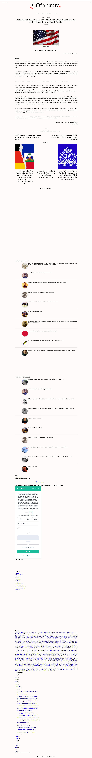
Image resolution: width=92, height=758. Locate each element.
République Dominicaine (45, 665)
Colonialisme (18, 576)
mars (17, 745)
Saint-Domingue (74, 665)
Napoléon (69, 659)
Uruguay (59, 669)
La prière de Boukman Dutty (35, 311)
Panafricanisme (46, 661)
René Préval (26, 665)
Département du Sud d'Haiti (60, 642)
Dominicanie (18, 579)
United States (57, 131)
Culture (17, 577)
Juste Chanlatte (60, 654)
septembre (18, 734)
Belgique (67, 635)
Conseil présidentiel (34, 641)
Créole (73, 641)
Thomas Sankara (44, 668)
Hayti (51, 650)
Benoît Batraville (21, 636)
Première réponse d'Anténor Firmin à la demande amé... (28, 705)
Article (34, 635)
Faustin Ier (60, 646)
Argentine (21, 635)
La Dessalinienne (18, 655)
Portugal (70, 663)
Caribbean (37, 638)
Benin (75, 635)
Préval (20, 664)
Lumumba (37, 658)
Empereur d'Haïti (59, 645)
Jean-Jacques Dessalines (21, 586)
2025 (16, 677)
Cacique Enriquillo (42, 637)
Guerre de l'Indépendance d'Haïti (62, 648)
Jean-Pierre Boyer (21, 654)
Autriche (42, 635)
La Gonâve (24, 655)
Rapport (62, 664)
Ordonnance (22, 661)
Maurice (33, 659)
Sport (20, 668)
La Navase (29, 655)
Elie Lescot (51, 645)
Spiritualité (16, 668)
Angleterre (58, 633)
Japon (38, 653)
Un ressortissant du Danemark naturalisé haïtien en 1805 (42, 331)
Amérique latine (35, 633)
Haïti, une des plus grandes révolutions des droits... (27, 691)
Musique (63, 659)
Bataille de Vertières (61, 635)
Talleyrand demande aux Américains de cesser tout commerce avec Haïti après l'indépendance (51, 350)
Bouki (65, 636)
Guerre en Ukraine (73, 648)
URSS (55, 669)
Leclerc (63, 655)
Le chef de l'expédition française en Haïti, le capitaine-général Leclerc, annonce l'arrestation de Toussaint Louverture (52, 322)
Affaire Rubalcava (62, 632)
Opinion (16, 661)
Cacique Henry (49, 637)
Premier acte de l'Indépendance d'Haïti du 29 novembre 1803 (43, 301)
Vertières (16, 670)
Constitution (40, 641)
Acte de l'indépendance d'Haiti (46, 632)
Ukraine (29, 669)
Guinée (21, 650)
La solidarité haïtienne (21, 724)
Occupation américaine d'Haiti (67, 660)
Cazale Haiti (63, 638)
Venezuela (18, 589)
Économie (26, 645)
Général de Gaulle (65, 647)
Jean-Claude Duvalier (60, 653)
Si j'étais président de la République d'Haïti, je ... (26, 725)
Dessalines (68, 642)
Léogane (68, 655)
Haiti (51, 131)
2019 (16, 749)
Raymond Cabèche (68, 664)
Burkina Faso (36, 637)
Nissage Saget (56, 660)
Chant (67, 638)
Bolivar (47, 636)
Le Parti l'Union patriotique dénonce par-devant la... (27, 706)
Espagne (16, 646)
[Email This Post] (48, 130)
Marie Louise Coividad (59, 658)
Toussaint (58, 668)
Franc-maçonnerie (26, 647)
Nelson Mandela (50, 660)
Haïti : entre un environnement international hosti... (27, 727)
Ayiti (46, 635)
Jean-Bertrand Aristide (50, 653)
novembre (18, 688)
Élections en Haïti (45, 645)
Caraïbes (32, 638)
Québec (37, 664)
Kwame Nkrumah (74, 654)
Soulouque (74, 666)
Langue (52, 655)
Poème (31, 663)
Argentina (16, 635)
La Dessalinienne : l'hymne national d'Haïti (25, 712)
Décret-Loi (52, 642)
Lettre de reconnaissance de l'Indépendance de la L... (27, 708)
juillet (17, 738)
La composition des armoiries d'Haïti (24, 710)
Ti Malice (49, 668)
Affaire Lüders (55, 632)
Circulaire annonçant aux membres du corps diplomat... (28, 717)
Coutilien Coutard (63, 641)
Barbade (50, 635)
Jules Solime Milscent (52, 654)
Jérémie (29, 654)
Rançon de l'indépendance (54, 664)
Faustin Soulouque (67, 646)
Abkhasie (32, 632)
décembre (18, 686)
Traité (76, 668)
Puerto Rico (32, 664)
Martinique (74, 658)
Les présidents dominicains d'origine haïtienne (39, 272)
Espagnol (22, 646)
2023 (16, 681)
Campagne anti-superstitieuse (57, 637)
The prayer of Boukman (21, 693)
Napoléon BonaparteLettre (25, 660)
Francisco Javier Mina (40, 647)
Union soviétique (35, 669)
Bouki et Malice (70, 636)
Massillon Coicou (28, 659)
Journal (32, 654)
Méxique (50, 659)
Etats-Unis (48, 131)
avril (17, 743)
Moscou (59, 659)
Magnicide (42, 658)
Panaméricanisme (54, 661)
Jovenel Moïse (45, 654)
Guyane (25, 650)
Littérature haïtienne (18, 658)
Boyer (23, 637)
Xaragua (52, 670)
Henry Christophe (19, 583)
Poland (40, 663)
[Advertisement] (24, 252)
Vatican (67, 669)
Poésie (35, 663)
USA (63, 669)
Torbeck (53, 668)
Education (38, 645)
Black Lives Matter (33, 636)
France (32, 647)
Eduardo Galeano (32, 645)
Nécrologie (44, 660)
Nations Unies (33, 660)
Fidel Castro (74, 646)
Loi (27, 658)
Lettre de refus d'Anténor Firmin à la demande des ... (27, 700)
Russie (67, 665)
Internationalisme (19, 585)
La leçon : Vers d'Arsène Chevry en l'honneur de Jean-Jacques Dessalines (46, 340)
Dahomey (31, 642)
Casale (46, 638)
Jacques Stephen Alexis (21, 653)
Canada (72, 637)
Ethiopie (34, 646)
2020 (16, 747)
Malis (53, 658)
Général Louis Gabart (72, 647)
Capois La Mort (27, 638)
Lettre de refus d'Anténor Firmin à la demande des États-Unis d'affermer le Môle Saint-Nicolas (51, 408)
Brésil (31, 637)
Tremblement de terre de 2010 (21, 669)
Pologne (48, 663)
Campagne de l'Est (67, 637)
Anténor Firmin (34, 131)
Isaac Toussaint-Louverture (56, 651)
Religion (20, 665)
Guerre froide (17, 650)
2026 (16, 675)
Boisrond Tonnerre (41, 636)
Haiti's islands (46, 650)
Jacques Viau (28, 653)
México (42, 659)
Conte (45, 641)
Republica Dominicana (34, 665)
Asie (38, 635)
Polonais (53, 663)
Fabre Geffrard (54, 646)
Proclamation (26, 664)
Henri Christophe (57, 650)
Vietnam (24, 670)
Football (20, 647)
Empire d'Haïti (66, 645)
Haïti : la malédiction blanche (35, 418)
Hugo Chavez (22, 651)
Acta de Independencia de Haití (23, 722)
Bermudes (26, 636)
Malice (50, 658)
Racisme (45, 664)
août (17, 736)
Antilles (70, 633)
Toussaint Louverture (20, 588)
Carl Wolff (42, 638)
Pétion (26, 663)
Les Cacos (73, 655)
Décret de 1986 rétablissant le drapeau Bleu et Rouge (27, 713)
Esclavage (18, 580)
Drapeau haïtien (69, 643)
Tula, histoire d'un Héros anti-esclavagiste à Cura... (27, 715)
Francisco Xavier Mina (48, 647)
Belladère (71, 635)
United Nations (42, 669)
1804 (22, 632)
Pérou (20, 663)
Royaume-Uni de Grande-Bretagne (58, 665)
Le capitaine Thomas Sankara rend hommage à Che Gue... (28, 718)
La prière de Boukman (45, 655)
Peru (23, 663)
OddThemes (52, 756)
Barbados (55, 635)
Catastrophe (50, 638)
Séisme (42, 666)
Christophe (45, 640)
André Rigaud (53, 633)
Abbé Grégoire (27, 632)
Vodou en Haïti (42, 670)
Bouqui (19, 637)
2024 (16, 679)
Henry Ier (74, 650)
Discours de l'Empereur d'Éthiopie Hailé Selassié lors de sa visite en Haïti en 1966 (48, 282)
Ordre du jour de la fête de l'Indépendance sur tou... (27, 732)
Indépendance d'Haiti (30, 651)
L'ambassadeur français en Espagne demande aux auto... (28, 720)
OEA (75, 660)
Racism (41, 664)
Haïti (17, 582)
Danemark (36, 642)
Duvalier (20, 645)
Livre (24, 658)
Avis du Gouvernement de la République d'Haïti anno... (27, 730)
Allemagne (28, 633)
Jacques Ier (75, 651)
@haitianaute (39, 482)
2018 (16, 751)
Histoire (16, 651)
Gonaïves (19, 648)
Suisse (27, 668)
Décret (47, 642)
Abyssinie (36, 632)
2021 (16, 684)
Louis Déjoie (32, 658)
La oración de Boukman (36, 655)
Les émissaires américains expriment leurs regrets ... (27, 698)
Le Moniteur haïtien (57, 655)
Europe (38, 646)
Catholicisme (56, 638)
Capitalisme (21, 638)
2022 (16, 683)
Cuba (18, 642)
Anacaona (47, 633)
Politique (44, 663)
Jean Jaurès (43, 653)
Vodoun (48, 670)
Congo (20, 641)
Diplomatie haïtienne (41, 131)
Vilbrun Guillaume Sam (31, 670)
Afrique (17, 573)
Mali (46, 658)
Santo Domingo (31, 666)
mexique (45, 659)
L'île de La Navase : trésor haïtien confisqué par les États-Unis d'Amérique (46, 379)
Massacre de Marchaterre (19, 659)
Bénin (16, 636)
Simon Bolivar (67, 666)
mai (16, 742)
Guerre (49, 648)
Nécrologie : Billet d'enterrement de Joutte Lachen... (27, 696)
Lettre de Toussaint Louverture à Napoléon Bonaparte (41, 292)
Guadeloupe (44, 648)
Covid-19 (68, 641)
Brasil (28, 637)
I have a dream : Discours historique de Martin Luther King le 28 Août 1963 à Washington (49, 456)
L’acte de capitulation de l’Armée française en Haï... (27, 701)
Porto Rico (66, 663)
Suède (24, 668)
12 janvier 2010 (17, 632)
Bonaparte (52, 636)
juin (16, 740)
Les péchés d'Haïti (32, 466)
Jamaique (33, 653)
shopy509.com (19, 476)
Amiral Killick (42, 633)
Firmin (16, 647)
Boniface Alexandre (59, 636)
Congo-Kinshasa (26, 641)
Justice (65, 654)
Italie (67, 651)
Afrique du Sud (73, 632)
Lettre (53, 131)
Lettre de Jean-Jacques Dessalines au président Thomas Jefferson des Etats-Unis (48, 447)
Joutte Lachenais (38, 654)
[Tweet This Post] (43, 130)
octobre (17, 690)
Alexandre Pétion (19, 574)
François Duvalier (56, 647)
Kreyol (69, 654)
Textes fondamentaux (34, 668)
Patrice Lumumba (65, 661)
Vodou (17, 591)
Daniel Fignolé (42, 642)
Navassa (39, 660)
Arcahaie (74, 633)
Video (21, 670)
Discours (38, 643)
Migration (55, 659)
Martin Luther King (67, 658)
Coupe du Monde (56, 641)
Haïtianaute (39, 756)
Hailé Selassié (30, 650)
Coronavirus (50, 641)
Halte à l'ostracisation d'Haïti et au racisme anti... (26, 729)
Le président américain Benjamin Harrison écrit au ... (27, 703)
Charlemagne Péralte (73, 638)
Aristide (26, 635)
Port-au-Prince (59, 663)
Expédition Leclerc (46, 646)
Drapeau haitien (61, 643)
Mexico (38, 659)
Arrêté (29, 635)
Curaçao (27, 642)
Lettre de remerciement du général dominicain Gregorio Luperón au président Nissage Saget (50, 398)
